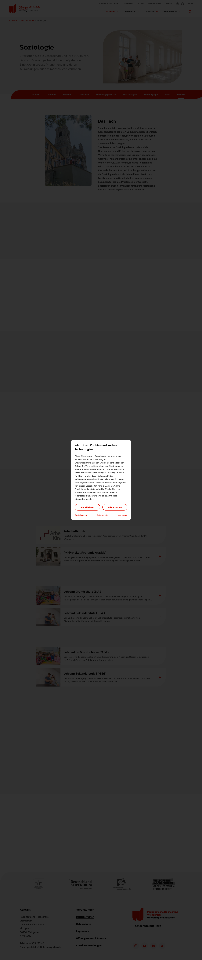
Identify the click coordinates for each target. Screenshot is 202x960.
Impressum (122, 515)
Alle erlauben (115, 507)
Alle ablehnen (87, 507)
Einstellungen (81, 515)
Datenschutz (102, 515)
